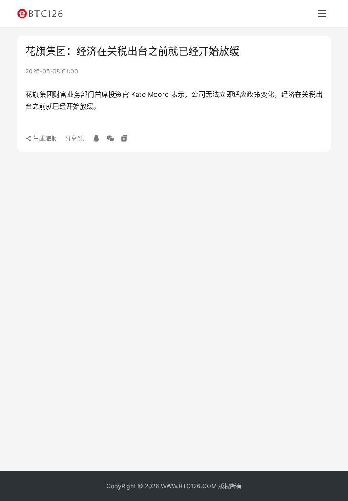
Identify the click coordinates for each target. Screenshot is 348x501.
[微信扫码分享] (110, 138)
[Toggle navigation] (322, 13)
